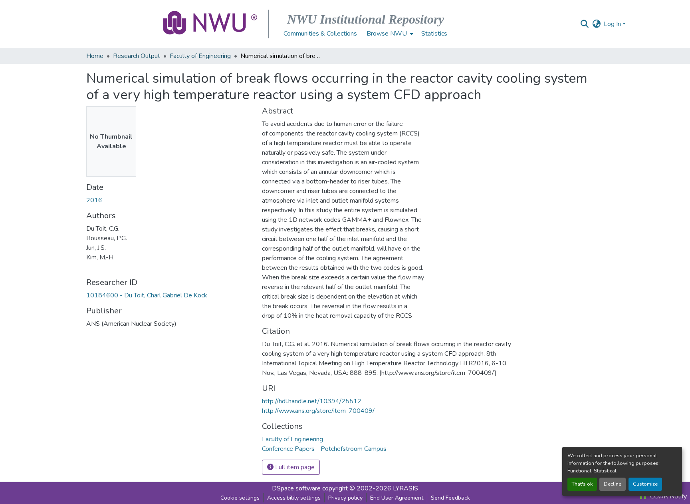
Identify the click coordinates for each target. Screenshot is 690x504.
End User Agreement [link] (396, 498)
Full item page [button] (294, 467)
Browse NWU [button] (387, 33)
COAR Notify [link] (667, 496)
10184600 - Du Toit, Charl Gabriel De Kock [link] (146, 295)
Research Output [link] (136, 56)
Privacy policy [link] (345, 498)
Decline (612, 484)
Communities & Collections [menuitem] (320, 33)
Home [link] (94, 56)
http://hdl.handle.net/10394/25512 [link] (311, 401)
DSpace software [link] (296, 488)
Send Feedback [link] (450, 498)
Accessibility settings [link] (294, 498)
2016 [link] (94, 200)
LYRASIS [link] (405, 488)
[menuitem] (389, 33)
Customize (645, 484)
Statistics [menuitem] (434, 33)
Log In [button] (613, 24)
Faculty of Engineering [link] (200, 56)
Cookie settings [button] (240, 498)
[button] (211, 24)
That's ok (582, 484)
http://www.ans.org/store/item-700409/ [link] (318, 410)
